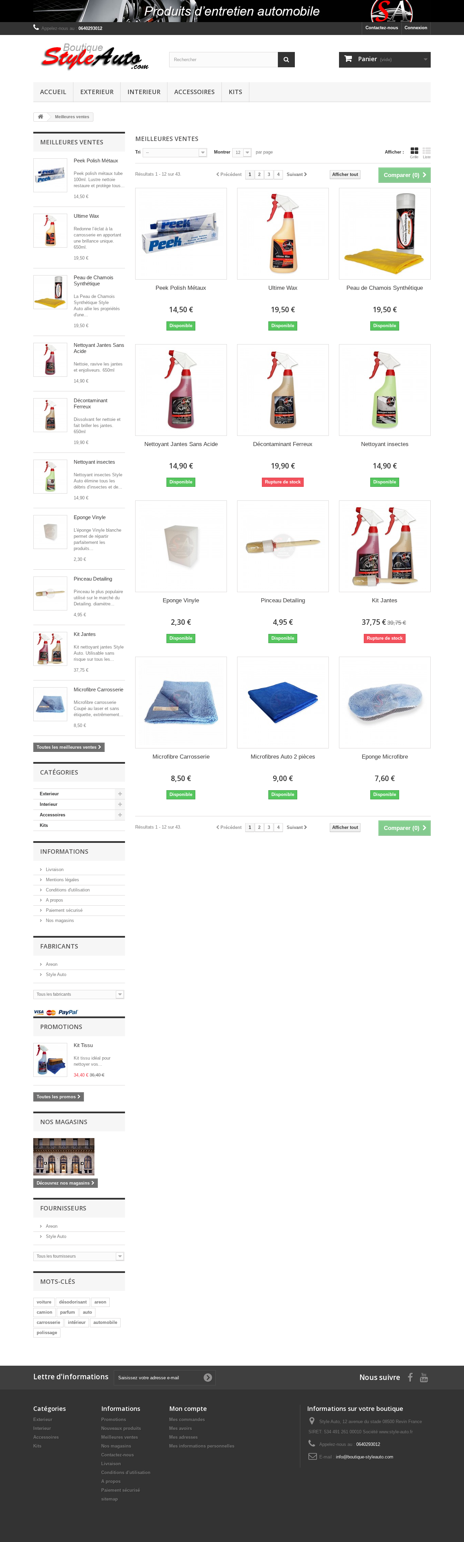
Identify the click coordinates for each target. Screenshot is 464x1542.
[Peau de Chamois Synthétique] (50, 292)
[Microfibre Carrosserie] (181, 702)
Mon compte (188, 1408)
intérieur (77, 1322)
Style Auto (55, 974)
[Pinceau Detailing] (50, 593)
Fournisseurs (63, 1208)
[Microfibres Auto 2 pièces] (282, 702)
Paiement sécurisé (63, 910)
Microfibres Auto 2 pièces (283, 757)
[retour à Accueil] (40, 117)
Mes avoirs (180, 1428)
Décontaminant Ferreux (90, 403)
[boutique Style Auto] (96, 57)
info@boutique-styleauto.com (364, 1456)
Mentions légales (61, 879)
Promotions (61, 1027)
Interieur (143, 92)
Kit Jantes (85, 634)
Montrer (222, 152)
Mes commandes (187, 1419)
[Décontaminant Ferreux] (50, 415)
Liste (427, 157)
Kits (235, 92)
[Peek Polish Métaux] (50, 175)
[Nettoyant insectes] (50, 477)
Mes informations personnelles (201, 1446)
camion (44, 1312)
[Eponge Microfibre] (384, 702)
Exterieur (96, 92)
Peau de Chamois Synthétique (93, 280)
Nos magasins (59, 920)
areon (100, 1302)
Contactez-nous (381, 27)
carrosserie (48, 1322)
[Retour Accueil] (232, 11)
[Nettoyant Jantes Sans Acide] (50, 360)
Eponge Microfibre (385, 757)
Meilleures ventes (71, 142)
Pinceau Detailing (93, 579)
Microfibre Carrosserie (98, 689)
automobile (105, 1322)
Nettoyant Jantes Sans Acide (181, 444)
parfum (67, 1312)
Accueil (53, 92)
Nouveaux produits (121, 1428)
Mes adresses (183, 1437)
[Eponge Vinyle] (181, 546)
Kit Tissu (83, 1045)
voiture (44, 1302)
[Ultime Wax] (50, 231)
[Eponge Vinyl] (50, 532)
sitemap (109, 1499)
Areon (50, 964)
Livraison (54, 869)
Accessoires (194, 92)
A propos (53, 900)
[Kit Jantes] (50, 649)
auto (87, 1312)
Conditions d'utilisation (67, 889)
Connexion (416, 27)
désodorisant (73, 1302)
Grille (414, 157)
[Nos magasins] (79, 1156)
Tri (138, 152)
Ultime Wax (86, 216)
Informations (64, 851)
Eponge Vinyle (90, 517)
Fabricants (59, 946)
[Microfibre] (50, 704)
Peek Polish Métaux (96, 160)
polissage (47, 1332)
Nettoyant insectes (94, 462)
